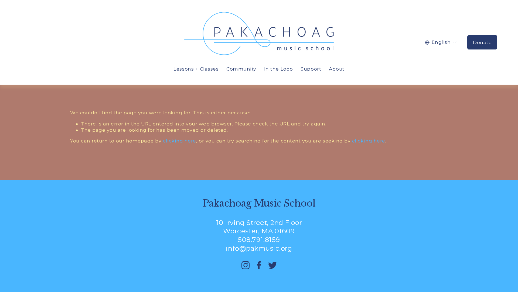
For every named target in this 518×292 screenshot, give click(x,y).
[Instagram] (245, 265)
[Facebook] (259, 265)
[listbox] (441, 42)
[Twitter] (272, 265)
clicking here (179, 141)
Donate (482, 42)
